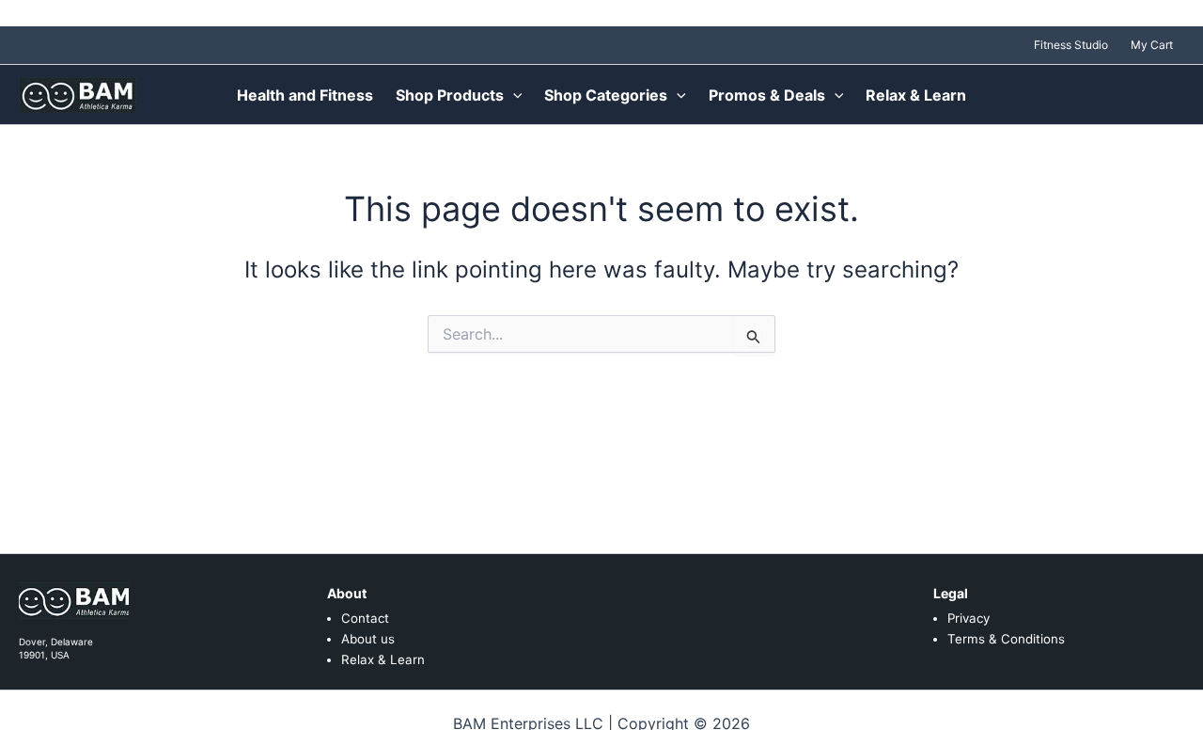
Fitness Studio (1071, 45)
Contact (365, 618)
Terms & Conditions (1006, 638)
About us (368, 638)
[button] (513, 95)
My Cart (1152, 45)
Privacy (968, 618)
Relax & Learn (383, 659)
